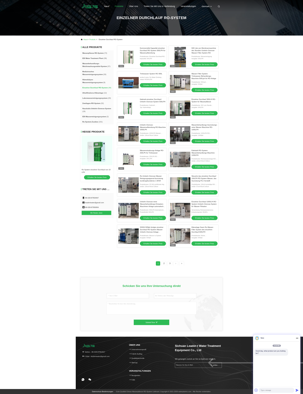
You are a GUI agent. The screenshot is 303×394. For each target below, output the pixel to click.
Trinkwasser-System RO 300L (151, 74)
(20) (96, 98)
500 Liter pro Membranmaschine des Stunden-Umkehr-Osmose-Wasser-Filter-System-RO (204, 50)
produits (92, 39)
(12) (94, 93)
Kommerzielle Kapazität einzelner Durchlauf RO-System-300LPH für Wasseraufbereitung (152, 50)
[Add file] (256, 390)
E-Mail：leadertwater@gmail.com (97, 356)
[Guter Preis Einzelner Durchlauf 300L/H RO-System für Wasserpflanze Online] (180, 108)
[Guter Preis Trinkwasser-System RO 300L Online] (128, 82)
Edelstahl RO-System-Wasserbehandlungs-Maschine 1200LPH (203, 152)
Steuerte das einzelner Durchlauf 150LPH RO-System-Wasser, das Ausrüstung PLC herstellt (204, 178)
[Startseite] (89, 6)
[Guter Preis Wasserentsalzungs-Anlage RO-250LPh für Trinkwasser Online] (128, 159)
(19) (96, 110)
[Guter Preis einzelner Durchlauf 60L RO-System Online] (97, 150)
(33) (94, 73)
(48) (96, 88)
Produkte (119, 6)
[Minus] (297, 338)
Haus (106, 6)
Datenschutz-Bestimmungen (102, 391)
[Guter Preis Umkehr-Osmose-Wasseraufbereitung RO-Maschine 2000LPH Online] (128, 134)
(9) (93, 81)
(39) (94, 58)
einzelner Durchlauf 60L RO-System (95, 170)
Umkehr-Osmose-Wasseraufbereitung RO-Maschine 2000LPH (153, 127)
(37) (96, 65)
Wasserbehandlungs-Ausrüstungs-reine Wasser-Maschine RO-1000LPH (204, 127)
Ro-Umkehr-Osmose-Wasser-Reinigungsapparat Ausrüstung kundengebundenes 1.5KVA (151, 178)
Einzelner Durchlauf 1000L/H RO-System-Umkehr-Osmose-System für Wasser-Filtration (204, 204)
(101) (92, 122)
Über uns (133, 6)
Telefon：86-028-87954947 (94, 352)
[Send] (297, 390)
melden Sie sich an (216, 365)
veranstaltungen (188, 6)
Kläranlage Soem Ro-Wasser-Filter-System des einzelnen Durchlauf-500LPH (203, 229)
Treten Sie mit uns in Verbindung (159, 6)
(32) (93, 103)
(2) (95, 117)
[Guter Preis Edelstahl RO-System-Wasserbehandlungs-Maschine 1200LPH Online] (180, 159)
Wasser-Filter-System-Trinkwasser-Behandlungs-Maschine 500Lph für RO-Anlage (204, 76)
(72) (94, 53)
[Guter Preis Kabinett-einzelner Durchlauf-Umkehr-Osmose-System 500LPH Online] (128, 108)
